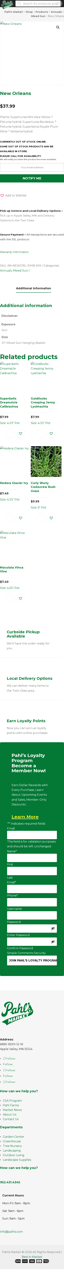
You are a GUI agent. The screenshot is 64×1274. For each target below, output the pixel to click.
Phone (12, 895)
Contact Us (10, 1119)
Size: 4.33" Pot (10, 411)
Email (11, 828)
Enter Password (18, 935)
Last (10, 877)
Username (14, 909)
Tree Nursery (12, 1146)
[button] (58, 27)
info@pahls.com (11, 1231)
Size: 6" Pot (43, 495)
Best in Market (32, 1257)
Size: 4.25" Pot (11, 578)
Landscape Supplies (17, 1159)
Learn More (25, 816)
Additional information (33, 288)
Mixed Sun (20, 270)
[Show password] (53, 928)
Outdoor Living (13, 1155)
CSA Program (12, 1100)
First (10, 864)
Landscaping (12, 1150)
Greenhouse (12, 1141)
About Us (9, 1114)
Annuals (6, 270)
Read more (10, 433)
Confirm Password (20, 948)
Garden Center (13, 1136)
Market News (12, 1110)
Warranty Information (14, 252)
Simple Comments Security (26, 953)
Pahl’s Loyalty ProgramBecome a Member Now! (29, 763)
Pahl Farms (11, 1105)
